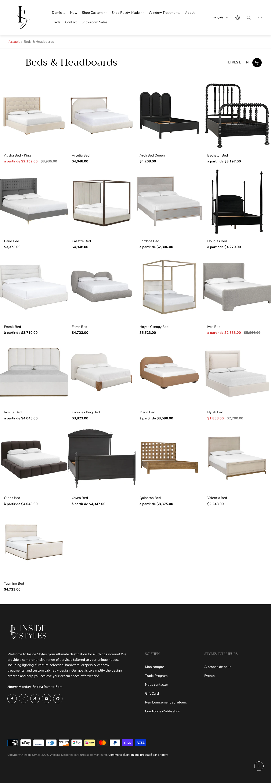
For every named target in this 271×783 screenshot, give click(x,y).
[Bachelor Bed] (237, 116)
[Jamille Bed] (34, 372)
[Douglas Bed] (237, 201)
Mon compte (154, 667)
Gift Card (152, 693)
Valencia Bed (217, 498)
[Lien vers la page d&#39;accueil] (28, 632)
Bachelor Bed (217, 155)
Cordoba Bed (149, 241)
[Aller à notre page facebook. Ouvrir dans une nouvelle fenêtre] (12, 698)
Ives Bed (213, 327)
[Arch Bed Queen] (169, 116)
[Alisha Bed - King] (34, 116)
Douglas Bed (217, 241)
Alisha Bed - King (17, 155)
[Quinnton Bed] (169, 458)
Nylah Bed (215, 412)
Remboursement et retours (166, 702)
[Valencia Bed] (237, 458)
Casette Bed (81, 241)
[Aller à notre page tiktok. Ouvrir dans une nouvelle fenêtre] (35, 698)
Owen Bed (80, 498)
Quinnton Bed (150, 498)
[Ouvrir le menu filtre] (257, 62)
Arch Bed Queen (152, 155)
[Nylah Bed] (237, 372)
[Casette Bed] (102, 201)
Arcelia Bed (81, 155)
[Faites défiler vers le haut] (259, 766)
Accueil (14, 41)
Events (209, 675)
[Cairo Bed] (34, 201)
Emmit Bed (12, 327)
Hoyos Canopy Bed (154, 327)
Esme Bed (79, 327)
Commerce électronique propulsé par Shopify (138, 755)
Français (217, 17)
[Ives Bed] (237, 287)
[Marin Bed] (169, 372)
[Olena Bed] (34, 458)
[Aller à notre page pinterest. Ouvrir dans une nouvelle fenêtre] (57, 698)
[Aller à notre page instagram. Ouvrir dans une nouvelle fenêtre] (23, 698)
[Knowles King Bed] (102, 372)
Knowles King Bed (86, 412)
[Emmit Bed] (34, 287)
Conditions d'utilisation (162, 711)
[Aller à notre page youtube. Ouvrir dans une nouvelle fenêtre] (46, 698)
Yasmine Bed (14, 583)
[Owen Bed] (102, 458)
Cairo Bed (11, 241)
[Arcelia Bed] (102, 116)
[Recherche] (248, 17)
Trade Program (156, 675)
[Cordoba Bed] (169, 201)
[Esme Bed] (102, 287)
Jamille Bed (13, 412)
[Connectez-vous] (237, 17)
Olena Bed (12, 498)
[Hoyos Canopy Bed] (169, 287)
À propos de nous (217, 667)
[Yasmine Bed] (34, 544)
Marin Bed (147, 412)
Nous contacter (156, 684)
